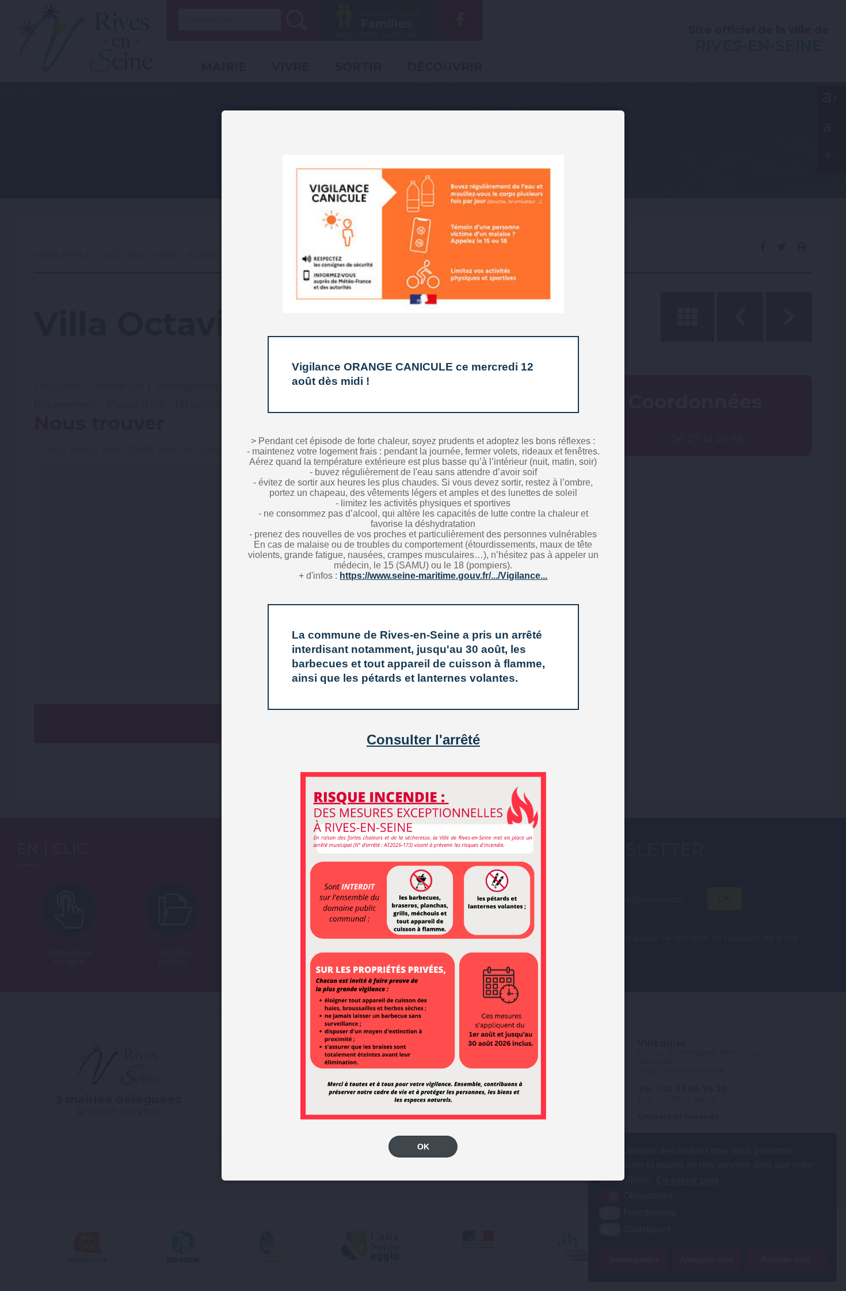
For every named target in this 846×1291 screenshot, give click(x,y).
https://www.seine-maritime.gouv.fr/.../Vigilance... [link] (443, 575)
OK (423, 1146)
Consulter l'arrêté (423, 739)
